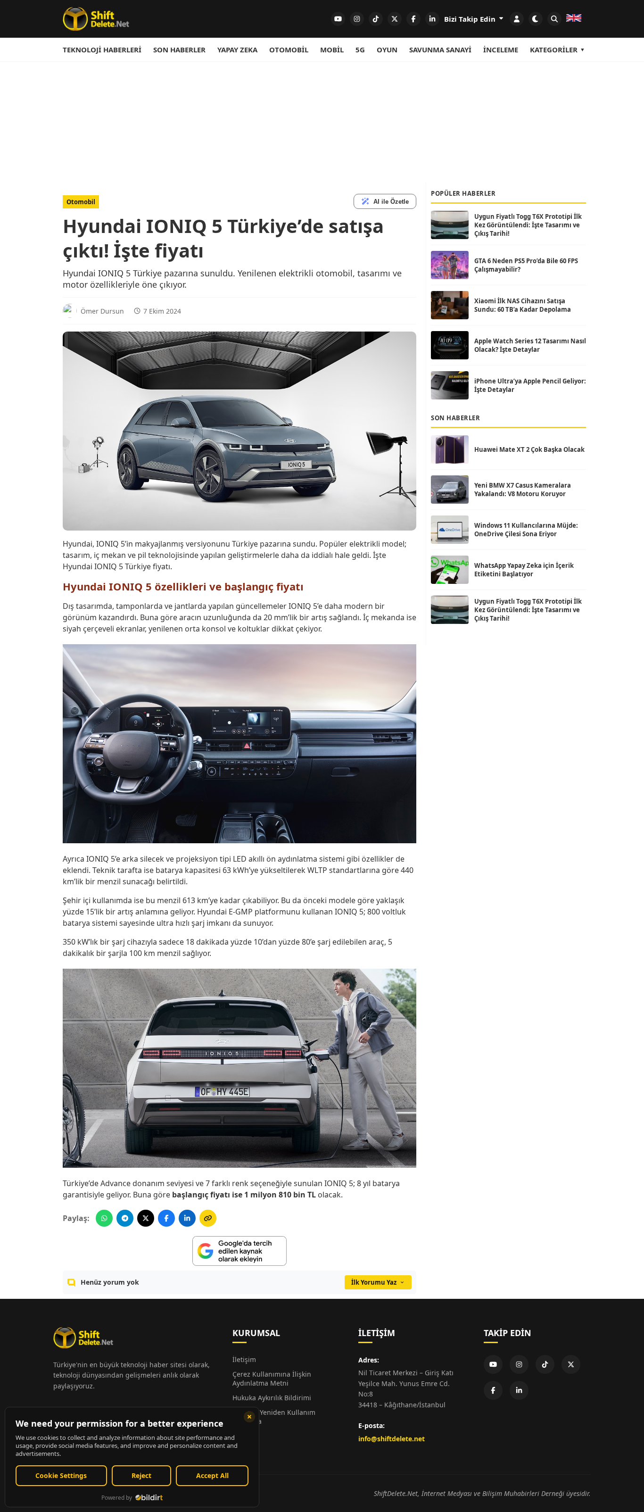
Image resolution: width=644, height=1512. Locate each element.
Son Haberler (179, 49)
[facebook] (413, 19)
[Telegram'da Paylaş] (124, 1218)
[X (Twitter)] (570, 1364)
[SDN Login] (517, 19)
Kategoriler (554, 49)
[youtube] (338, 19)
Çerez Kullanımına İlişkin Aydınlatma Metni (271, 1378)
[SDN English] (573, 19)
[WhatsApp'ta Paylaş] (104, 1218)
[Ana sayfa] (96, 19)
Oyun (387, 49)
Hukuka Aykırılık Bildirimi (271, 1397)
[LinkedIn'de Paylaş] (187, 1218)
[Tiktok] (545, 1364)
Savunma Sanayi (440, 49)
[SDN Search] (554, 19)
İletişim (244, 1359)
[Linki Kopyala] (207, 1218)
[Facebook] (493, 1390)
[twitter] (395, 19)
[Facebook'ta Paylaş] (166, 1218)
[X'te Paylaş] (145, 1218)
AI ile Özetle (391, 201)
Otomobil (288, 49)
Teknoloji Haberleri (102, 49)
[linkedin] (432, 19)
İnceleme (500, 49)
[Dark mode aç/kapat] (535, 19)
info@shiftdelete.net (391, 1438)
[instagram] (357, 19)
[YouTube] (493, 1364)
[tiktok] (376, 19)
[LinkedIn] (519, 1390)
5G (360, 49)
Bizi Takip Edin (470, 19)
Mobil (332, 49)
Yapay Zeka (237, 49)
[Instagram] (519, 1364)
